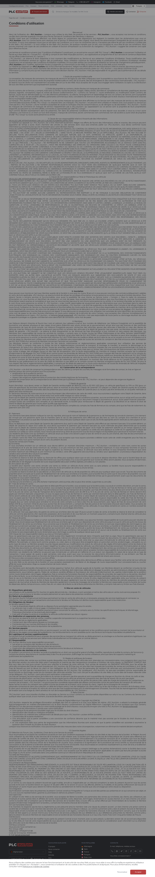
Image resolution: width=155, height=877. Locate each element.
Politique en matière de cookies (35, 867)
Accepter (138, 872)
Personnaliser (122, 872)
